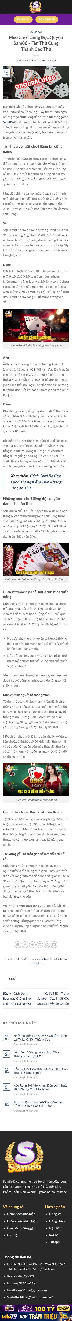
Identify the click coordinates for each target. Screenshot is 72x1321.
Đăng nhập (57, 1221)
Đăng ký (55, 1214)
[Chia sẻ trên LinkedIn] (54, 944)
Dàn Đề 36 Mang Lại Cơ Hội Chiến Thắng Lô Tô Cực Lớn (37, 1054)
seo (53, 60)
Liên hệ (12, 1235)
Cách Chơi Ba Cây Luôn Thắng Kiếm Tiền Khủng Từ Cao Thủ (36, 481)
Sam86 (8, 1181)
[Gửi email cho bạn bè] (39, 944)
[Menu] (5, 7)
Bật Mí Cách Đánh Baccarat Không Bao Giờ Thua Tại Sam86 (17, 998)
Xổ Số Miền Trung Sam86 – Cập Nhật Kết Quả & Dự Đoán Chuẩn (53, 998)
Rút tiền (54, 1235)
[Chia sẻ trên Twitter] (32, 944)
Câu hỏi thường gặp (21, 1228)
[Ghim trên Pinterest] (47, 944)
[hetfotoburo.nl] (36, 7)
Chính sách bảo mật (21, 1214)
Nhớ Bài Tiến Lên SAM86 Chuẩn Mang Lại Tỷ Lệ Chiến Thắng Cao (40, 1037)
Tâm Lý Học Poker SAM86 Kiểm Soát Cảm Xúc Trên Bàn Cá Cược (38, 1104)
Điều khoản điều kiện (22, 1221)
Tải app (54, 1242)
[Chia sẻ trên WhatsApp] (18, 944)
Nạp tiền (55, 1228)
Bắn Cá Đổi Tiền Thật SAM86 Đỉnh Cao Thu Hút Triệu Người (40, 1070)
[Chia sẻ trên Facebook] (25, 944)
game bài (36, 32)
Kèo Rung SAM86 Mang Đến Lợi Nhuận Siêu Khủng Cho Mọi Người (40, 1087)
